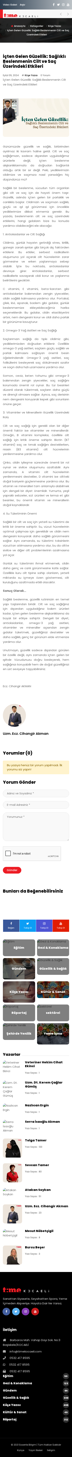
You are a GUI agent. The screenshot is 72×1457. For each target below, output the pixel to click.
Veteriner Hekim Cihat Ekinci (44, 1064)
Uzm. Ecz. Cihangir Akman (46, 1206)
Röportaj (35, 1419)
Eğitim (35, 1376)
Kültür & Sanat (35, 1412)
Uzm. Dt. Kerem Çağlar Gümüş (44, 1084)
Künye (20, 1450)
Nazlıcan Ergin (37, 1105)
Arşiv (22, 4)
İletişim (51, 1450)
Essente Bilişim (27, 1444)
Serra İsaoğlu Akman (42, 1121)
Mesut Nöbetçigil (39, 1231)
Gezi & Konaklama (35, 1383)
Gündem (35, 1390)
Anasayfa (19, 26)
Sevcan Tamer (37, 1165)
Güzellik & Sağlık (35, 1398)
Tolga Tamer (36, 1140)
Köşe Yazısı (54, 26)
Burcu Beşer (35, 1247)
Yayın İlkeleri (36, 1450)
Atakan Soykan (38, 1190)
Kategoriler (36, 26)
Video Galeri (10, 4)
